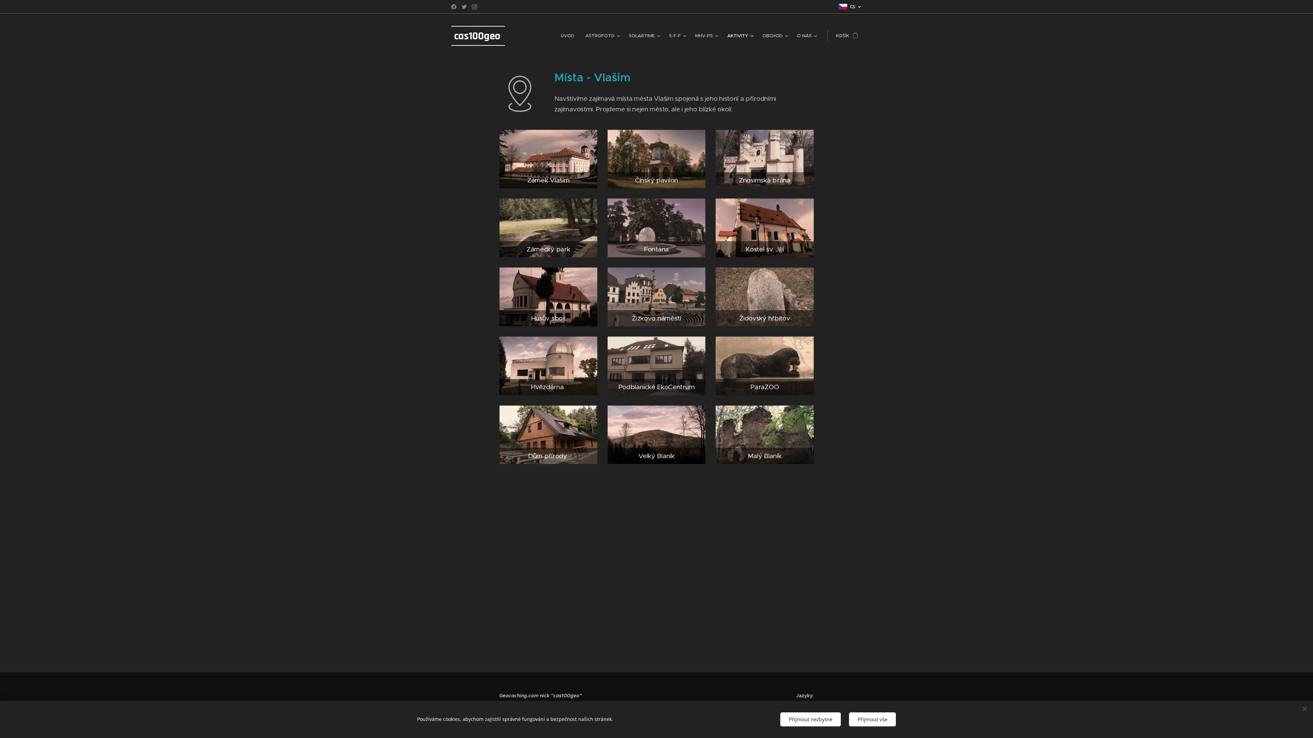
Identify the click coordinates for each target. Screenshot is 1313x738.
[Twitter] (464, 7)
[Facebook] (454, 7)
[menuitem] (569, 35)
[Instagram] (474, 7)
